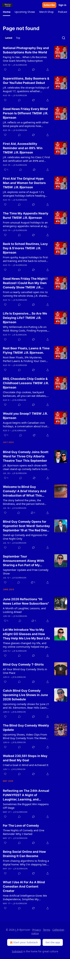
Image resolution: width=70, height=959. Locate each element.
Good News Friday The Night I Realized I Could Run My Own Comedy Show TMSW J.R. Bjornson (25, 283)
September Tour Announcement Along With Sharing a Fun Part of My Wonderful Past (23, 561)
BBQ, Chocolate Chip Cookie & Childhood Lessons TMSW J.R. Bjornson (26, 383)
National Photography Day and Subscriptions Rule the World (26, 50)
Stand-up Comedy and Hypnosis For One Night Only (25, 536)
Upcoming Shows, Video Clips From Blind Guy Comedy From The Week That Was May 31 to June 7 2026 (25, 736)
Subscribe (49, 5)
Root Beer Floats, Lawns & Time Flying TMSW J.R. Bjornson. (26, 350)
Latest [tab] (8, 37)
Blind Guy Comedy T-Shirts (23, 664)
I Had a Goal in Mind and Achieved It (25, 765)
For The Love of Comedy (21, 825)
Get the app (52, 942)
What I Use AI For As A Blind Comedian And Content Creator (24, 886)
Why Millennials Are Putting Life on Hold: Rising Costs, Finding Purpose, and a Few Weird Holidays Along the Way (25, 328)
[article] (35, 59)
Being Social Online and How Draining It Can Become (24, 854)
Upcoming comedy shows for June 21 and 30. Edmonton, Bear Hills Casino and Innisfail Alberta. (26, 705)
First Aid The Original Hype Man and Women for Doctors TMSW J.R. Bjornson (24, 183)
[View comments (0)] (19, 69)
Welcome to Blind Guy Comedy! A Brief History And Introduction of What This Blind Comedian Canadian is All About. (24, 491)
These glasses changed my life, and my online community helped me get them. (26, 644)
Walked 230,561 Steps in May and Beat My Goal (25, 758)
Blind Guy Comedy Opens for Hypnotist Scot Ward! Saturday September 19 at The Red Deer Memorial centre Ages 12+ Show (26, 526)
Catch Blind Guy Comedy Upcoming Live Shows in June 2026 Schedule (25, 695)
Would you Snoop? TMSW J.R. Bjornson (25, 416)
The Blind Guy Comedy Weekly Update (26, 728)
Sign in (62, 5)
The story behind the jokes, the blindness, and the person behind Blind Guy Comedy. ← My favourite (24, 502)
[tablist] (12, 37)
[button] (6, 12)
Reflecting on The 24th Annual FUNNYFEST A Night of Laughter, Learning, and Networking (26, 795)
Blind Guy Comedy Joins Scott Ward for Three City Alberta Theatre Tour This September (25, 456)
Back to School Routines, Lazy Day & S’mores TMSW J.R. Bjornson (25, 248)
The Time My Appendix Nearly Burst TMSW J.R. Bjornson (25, 216)
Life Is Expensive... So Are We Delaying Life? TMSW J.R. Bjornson (25, 318)
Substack (17, 951)
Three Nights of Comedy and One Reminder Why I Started (23, 832)
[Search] (63, 37)
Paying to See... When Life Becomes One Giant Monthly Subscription (25, 58)
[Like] (5, 69)
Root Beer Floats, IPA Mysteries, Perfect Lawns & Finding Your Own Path (24, 359)
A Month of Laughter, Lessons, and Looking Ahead (24, 610)
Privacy (36, 929)
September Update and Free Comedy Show (25, 571)
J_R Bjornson (19, 65)
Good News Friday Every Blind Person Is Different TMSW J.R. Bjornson (25, 113)
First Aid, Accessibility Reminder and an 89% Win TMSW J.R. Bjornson (23, 148)
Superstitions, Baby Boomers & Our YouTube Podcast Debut (26, 81)
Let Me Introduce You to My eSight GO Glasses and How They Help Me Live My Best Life (26, 634)
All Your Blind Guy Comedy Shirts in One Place (25, 671)
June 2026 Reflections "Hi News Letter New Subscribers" (26, 601)
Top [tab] (18, 37)
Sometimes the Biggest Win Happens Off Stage (26, 805)
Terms (46, 929)
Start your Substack (25, 942)
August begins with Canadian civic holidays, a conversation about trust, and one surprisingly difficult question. (25, 424)
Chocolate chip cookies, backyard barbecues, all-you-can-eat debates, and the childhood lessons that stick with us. (25, 394)
